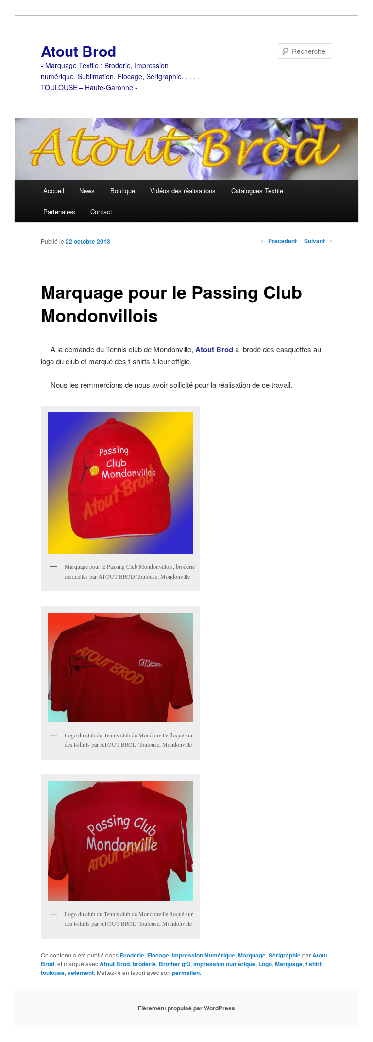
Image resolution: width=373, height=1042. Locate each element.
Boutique (122, 190)
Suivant (318, 241)
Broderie (132, 955)
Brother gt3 (174, 963)
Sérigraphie (285, 955)
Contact (101, 211)
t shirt (313, 963)
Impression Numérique (203, 955)
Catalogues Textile (257, 190)
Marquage (252, 955)
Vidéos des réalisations (183, 190)
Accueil (53, 190)
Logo (265, 963)
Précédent (279, 241)
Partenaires (59, 211)
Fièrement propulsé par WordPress (186, 1008)
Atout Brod (78, 50)
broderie (144, 963)
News (87, 190)
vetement (81, 972)
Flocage (158, 955)
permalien (186, 972)
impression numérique (224, 963)
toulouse (53, 972)
